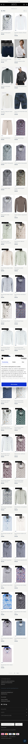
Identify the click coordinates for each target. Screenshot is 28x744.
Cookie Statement (12, 736)
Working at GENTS (5, 701)
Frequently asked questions (7, 681)
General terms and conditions (6, 738)
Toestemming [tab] (5, 362)
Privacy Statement (4, 736)
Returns (3, 684)
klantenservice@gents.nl (7, 692)
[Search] (4, 4)
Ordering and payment (6, 682)
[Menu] (1, 4)
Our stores (3, 697)
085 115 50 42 (4, 693)
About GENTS (4, 699)
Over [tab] (23, 362)
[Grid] (24, 11)
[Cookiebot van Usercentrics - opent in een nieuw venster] (21, 358)
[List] (26, 11)
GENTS (5, 727)
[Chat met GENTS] (25, 741)
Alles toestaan (14, 384)
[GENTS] (14, 4)
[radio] (15, 59)
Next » (18, 673)
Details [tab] (14, 362)
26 (14, 673)
